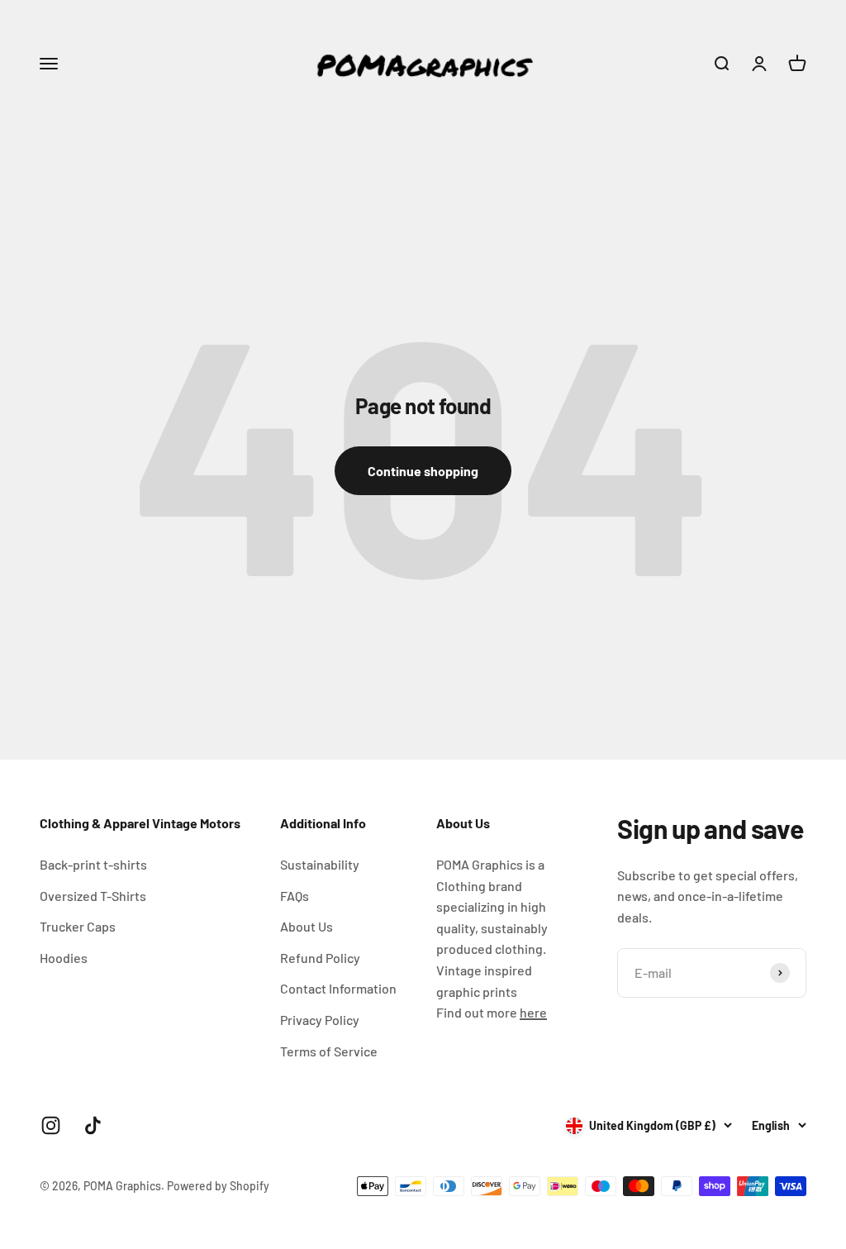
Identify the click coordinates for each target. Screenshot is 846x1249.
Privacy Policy (319, 1019)
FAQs (294, 895)
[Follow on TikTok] (93, 1125)
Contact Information (338, 988)
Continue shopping (423, 471)
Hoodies (64, 957)
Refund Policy (320, 957)
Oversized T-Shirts (93, 895)
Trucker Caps (78, 926)
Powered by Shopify (218, 1186)
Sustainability (319, 864)
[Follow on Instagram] (51, 1125)
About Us (306, 926)
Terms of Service (329, 1051)
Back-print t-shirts (93, 864)
